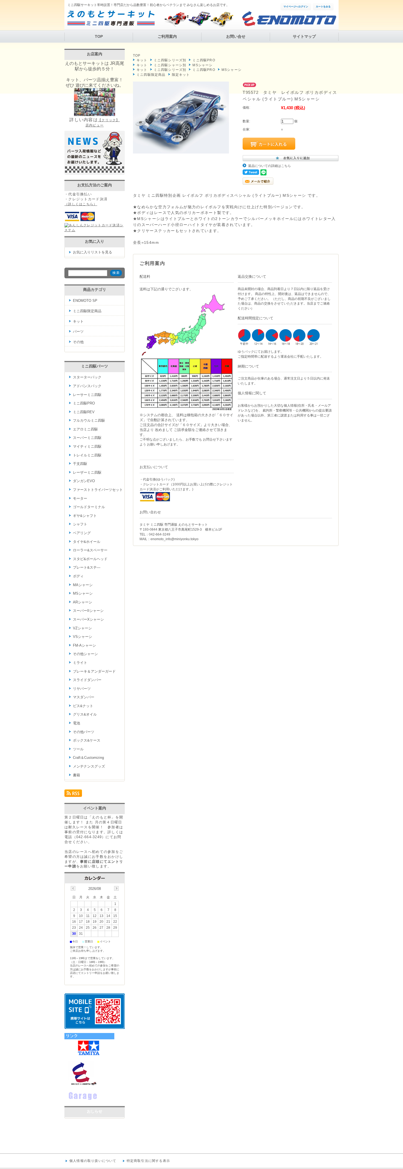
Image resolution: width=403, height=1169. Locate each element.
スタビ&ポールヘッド (90, 559)
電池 (76, 723)
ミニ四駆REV (84, 412)
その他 (78, 342)
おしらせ (94, 1111)
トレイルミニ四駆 (87, 455)
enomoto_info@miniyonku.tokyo (174, 539)
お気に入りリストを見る (92, 252)
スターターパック (87, 377)
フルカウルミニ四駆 (89, 420)
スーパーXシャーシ (88, 619)
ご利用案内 (167, 36)
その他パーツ (83, 732)
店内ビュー (95, 125)
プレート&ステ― (86, 567)
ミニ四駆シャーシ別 (170, 65)
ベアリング (82, 533)
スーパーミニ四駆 (87, 438)
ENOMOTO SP (85, 301)
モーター (80, 498)
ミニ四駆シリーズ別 (170, 60)
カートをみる (323, 6)
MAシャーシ (83, 585)
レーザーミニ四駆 (87, 472)
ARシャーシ (82, 602)
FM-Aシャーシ (84, 645)
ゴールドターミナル (89, 507)
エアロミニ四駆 (85, 429)
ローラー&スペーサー (90, 550)
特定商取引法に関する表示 (148, 1161)
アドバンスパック (87, 386)
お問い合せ (235, 36)
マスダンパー (83, 697)
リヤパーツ (82, 689)
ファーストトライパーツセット (98, 490)
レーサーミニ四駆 (87, 395)
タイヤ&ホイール (86, 542)
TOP (99, 36)
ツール (78, 749)
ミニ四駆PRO (203, 60)
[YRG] (91, 1100)
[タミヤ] (89, 1056)
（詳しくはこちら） (80, 204)
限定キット (181, 75)
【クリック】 (109, 120)
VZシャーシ (82, 628)
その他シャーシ (85, 654)
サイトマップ (304, 36)
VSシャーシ (82, 637)
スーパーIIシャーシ (88, 611)
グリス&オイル (85, 714)
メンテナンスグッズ (89, 766)
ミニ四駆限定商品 (151, 75)
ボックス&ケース (86, 740)
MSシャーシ (202, 65)
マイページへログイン (295, 6)
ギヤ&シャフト (85, 516)
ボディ (78, 576)
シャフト (80, 524)
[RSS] (73, 794)
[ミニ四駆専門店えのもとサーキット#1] (80, 1085)
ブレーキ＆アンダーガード (94, 671)
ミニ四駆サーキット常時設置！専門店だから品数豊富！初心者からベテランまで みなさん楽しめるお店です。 (148, 5)
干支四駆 (80, 464)
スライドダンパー (87, 680)
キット (142, 60)
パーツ (78, 331)
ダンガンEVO (84, 481)
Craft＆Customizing (88, 758)
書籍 (76, 775)
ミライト (80, 663)
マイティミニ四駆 (87, 446)
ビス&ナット (83, 706)
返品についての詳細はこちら (269, 166)
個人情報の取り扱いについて (93, 1161)
